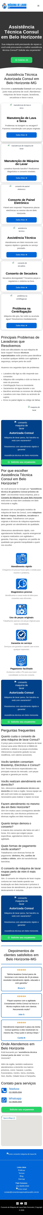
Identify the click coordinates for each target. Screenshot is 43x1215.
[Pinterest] (25, 1203)
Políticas (21, 1170)
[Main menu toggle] (38, 5)
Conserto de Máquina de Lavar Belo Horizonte (21, 498)
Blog (21, 1176)
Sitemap (21, 1179)
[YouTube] (21, 1203)
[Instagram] (17, 1203)
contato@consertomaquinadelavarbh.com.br (21, 1192)
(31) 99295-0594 (15, 1092)
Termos (21, 1173)
